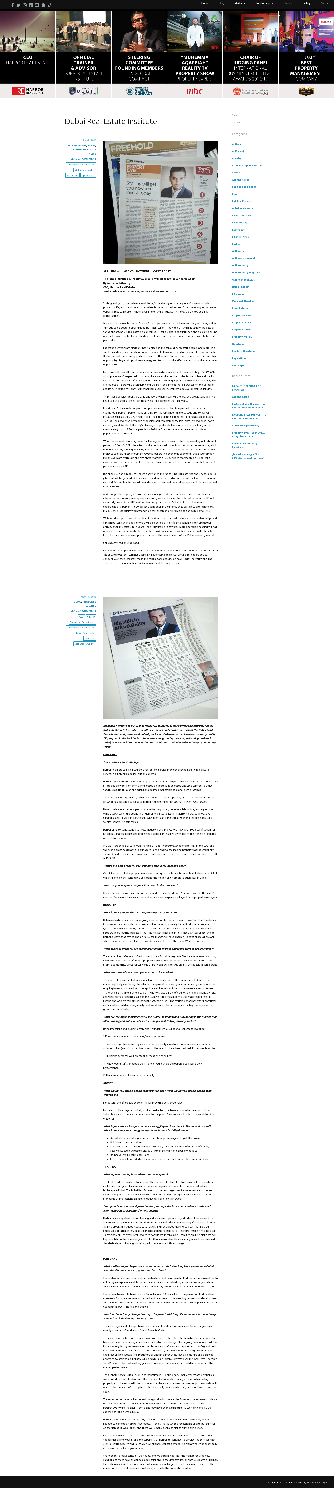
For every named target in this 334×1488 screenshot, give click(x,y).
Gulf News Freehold (243, 258)
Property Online (241, 323)
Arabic (236, 173)
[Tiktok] (49, 5)
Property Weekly (89, 604)
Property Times (241, 330)
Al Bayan (237, 144)
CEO (81, 617)
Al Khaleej (238, 151)
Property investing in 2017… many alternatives (249, 435)
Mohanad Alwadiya (85, 170)
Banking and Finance (244, 187)
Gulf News (92, 151)
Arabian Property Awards (247, 166)
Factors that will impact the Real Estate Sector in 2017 (248, 406)
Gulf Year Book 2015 (244, 280)
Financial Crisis (240, 237)
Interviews (238, 294)
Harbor (288, 3)
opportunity (88, 176)
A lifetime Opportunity (245, 426)
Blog (221, 3)
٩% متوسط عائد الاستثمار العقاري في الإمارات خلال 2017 (248, 456)
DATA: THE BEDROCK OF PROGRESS (246, 388)
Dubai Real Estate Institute (81, 165)
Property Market (242, 316)
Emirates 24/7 (240, 223)
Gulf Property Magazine (246, 273)
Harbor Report (240, 287)
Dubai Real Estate (242, 209)
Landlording (263, 3)
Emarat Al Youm (241, 216)
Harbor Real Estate (85, 633)
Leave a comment (83, 159)
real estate (72, 176)
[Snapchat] (43, 5)
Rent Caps (238, 366)
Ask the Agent (76, 145)
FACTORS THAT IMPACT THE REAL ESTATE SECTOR (249, 417)
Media (238, 3)
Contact (326, 3)
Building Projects (242, 201)
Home (204, 3)
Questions (238, 344)
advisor (91, 617)
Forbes (236, 244)
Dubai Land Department (82, 622)
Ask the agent (240, 397)
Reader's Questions (243, 351)
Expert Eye (80, 149)
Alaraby (236, 159)
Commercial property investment (244, 445)
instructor (90, 639)
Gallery (306, 3)
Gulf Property (240, 266)
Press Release (240, 308)
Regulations (239, 358)
